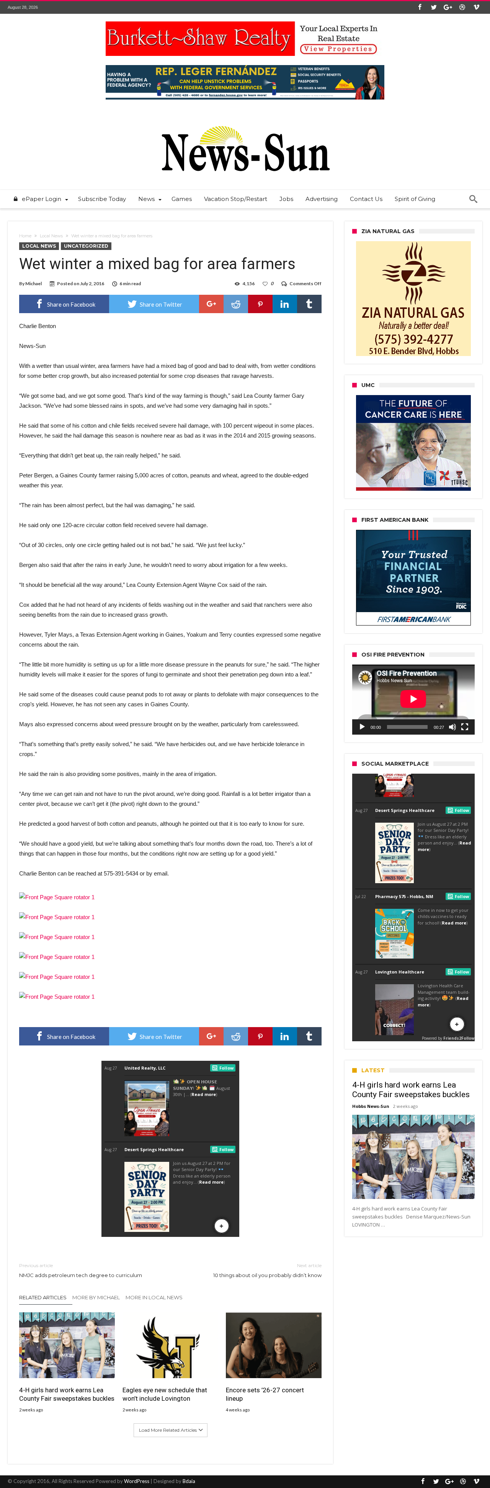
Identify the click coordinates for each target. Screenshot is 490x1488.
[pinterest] (260, 304)
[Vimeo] (476, 7)
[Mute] (452, 727)
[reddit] (236, 304)
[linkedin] (285, 304)
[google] (211, 304)
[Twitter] (434, 7)
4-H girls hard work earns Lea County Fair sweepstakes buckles (66, 1394)
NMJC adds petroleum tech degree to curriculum (80, 1270)
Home (25, 235)
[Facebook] (419, 7)
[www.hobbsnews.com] (245, 120)
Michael (33, 283)
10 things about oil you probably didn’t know (267, 1270)
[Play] (362, 727)
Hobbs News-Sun (370, 1106)
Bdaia (189, 1481)
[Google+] (448, 7)
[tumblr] (309, 304)
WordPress (136, 1481)
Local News (51, 235)
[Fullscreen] (465, 727)
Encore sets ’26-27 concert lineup (265, 1394)
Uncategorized (86, 246)
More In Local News (154, 1297)
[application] (413, 699)
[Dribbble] (462, 7)
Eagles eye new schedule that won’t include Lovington (164, 1394)
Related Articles (43, 1297)
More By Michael (96, 1297)
